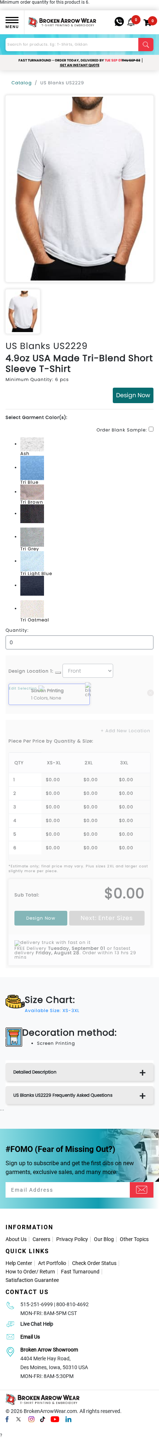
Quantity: (17, 630)
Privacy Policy (72, 1239)
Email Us (30, 1337)
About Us (16, 1239)
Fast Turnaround (80, 1272)
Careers (41, 1239)
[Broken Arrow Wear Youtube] (55, 1418)
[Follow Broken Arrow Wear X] (18, 1418)
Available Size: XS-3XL (52, 1010)
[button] (131, 22)
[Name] (141, 1190)
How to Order (21, 1272)
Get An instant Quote (79, 65)
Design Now (133, 395)
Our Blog (104, 1239)
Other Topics (134, 1239)
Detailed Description (35, 1072)
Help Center (19, 1263)
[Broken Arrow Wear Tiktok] (42, 1418)
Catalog (21, 83)
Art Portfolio (52, 1263)
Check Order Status (94, 1263)
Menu (12, 27)
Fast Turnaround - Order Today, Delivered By (79, 60)
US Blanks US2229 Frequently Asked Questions (62, 1095)
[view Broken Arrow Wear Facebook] (7, 1418)
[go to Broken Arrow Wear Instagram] (31, 1418)
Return (47, 1272)
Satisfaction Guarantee (32, 1280)
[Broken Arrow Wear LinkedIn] (68, 1418)
